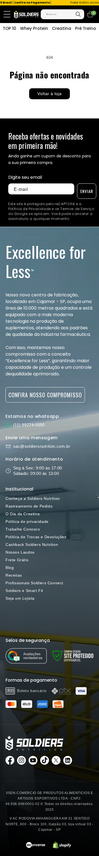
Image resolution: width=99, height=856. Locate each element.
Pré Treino (85, 28)
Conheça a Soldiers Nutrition (33, 498)
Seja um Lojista (20, 598)
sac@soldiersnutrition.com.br (41, 446)
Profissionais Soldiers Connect (34, 583)
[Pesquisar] (78, 14)
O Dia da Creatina (23, 514)
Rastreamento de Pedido (29, 506)
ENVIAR (86, 191)
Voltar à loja (49, 93)
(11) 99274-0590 (29, 425)
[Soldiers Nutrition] (34, 743)
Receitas (14, 575)
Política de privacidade (27, 521)
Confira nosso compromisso (45, 395)
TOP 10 (9, 28)
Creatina (61, 28)
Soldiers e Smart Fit (24, 590)
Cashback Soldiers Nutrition (32, 544)
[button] (7, 14)
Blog (10, 567)
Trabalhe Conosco (23, 529)
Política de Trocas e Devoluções (36, 537)
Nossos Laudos (20, 552)
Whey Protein (34, 28)
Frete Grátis (17, 560)
